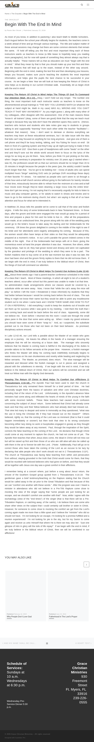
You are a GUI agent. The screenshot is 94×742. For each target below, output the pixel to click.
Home (7, 14)
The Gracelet (16, 14)
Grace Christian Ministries (22, 734)
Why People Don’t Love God (19, 616)
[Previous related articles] (80, 564)
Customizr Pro (20, 737)
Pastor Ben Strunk (14, 30)
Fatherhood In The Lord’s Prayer (63, 616)
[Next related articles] (86, 564)
